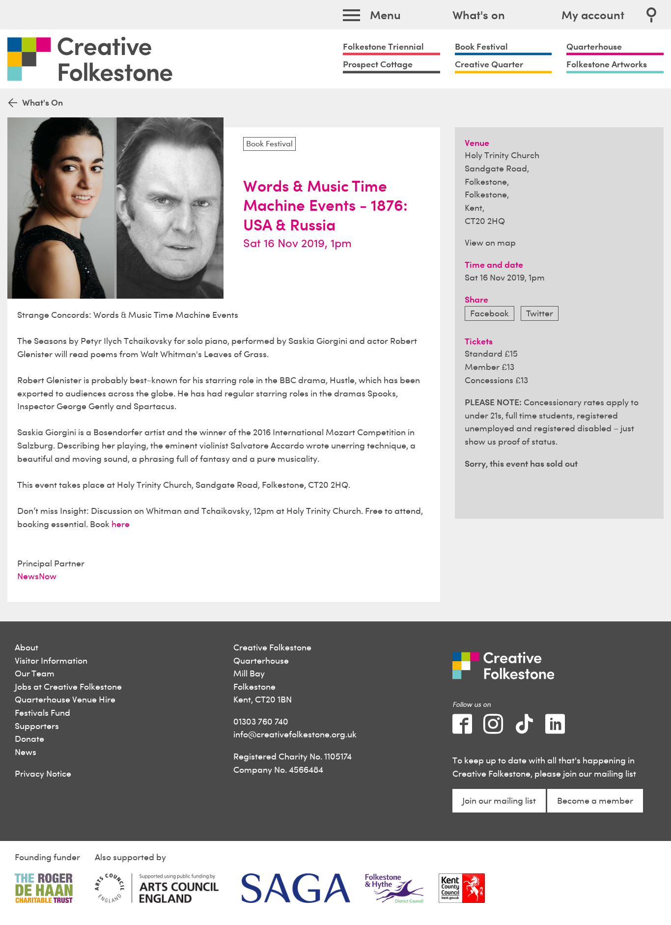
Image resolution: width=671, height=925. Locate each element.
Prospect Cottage (378, 64)
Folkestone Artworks (606, 64)
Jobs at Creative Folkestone (68, 686)
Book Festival (481, 46)
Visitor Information (51, 660)
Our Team (35, 673)
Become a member (595, 800)
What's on (478, 14)
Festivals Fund (42, 712)
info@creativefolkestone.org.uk (295, 734)
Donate (29, 738)
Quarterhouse (594, 46)
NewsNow (36, 576)
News (25, 752)
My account (592, 14)
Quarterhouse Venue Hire (65, 699)
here (121, 524)
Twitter (539, 313)
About (26, 647)
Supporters (37, 726)
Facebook (489, 313)
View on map (490, 242)
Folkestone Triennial (383, 46)
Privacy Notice (43, 773)
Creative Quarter (489, 64)
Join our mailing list (499, 800)
